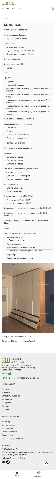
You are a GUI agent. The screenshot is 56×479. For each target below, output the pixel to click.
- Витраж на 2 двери (14, 160)
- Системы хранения (14, 237)
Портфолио (6, 403)
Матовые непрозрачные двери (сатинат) (21, 168)
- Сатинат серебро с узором (18, 176)
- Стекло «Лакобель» (15, 188)
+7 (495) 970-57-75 (10, 449)
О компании (7, 389)
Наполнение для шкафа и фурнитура (20, 233)
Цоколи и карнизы (12, 59)
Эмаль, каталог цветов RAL (16, 30)
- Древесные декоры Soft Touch (19, 54)
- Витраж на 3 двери (14, 164)
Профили (8, 78)
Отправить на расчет (11, 396)
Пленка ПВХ (9, 43)
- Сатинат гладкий (14, 172)
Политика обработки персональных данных (20, 378)
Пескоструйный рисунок (14, 143)
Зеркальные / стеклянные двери (18, 124)
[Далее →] (28, 298)
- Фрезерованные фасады (17, 39)
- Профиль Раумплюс (15, 85)
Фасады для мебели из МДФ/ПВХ (18, 196)
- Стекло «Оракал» (14, 191)
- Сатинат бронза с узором (17, 179)
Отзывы (5, 406)
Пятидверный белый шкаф (23, 341)
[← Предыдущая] (4, 298)
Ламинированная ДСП (14, 64)
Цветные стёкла (11, 184)
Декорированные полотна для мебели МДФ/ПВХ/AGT (27, 208)
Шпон (6, 73)
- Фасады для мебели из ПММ (19, 200)
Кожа (6, 228)
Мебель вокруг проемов (12, 439)
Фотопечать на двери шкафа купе (18, 148)
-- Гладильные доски (16, 240)
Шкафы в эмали (8, 425)
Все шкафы (6, 422)
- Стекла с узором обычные (17, 135)
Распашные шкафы (10, 432)
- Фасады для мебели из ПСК (18, 203)
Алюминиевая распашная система (19, 119)
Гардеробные (7, 435)
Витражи (8, 153)
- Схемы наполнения (15, 244)
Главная (5, 409)
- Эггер (9, 68)
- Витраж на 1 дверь (14, 157)
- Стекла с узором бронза (16, 138)
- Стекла (9, 131)
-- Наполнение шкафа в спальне (21, 247)
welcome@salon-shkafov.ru (13, 458)
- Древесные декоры (15, 47)
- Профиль (10, 82)
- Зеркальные (12, 128)
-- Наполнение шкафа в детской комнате (24, 251)
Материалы (12, 25)
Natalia (11, 336)
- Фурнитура (11, 255)
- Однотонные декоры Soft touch (20, 51)
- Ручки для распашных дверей (19, 258)
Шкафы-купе (7, 428)
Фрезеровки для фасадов (15, 35)
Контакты (6, 392)
